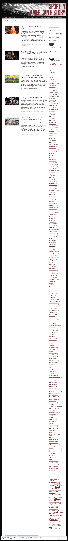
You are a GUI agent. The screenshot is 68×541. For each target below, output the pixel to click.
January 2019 (52, 183)
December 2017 (53, 207)
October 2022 (52, 107)
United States (57, 522)
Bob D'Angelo (52, 312)
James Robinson (53, 354)
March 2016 (52, 246)
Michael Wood (53, 395)
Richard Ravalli (53, 428)
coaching (59, 490)
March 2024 (52, 87)
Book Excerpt (52, 314)
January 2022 (52, 124)
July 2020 (51, 153)
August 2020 (52, 151)
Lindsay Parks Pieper (54, 377)
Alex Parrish (52, 297)
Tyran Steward (53, 462)
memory (54, 506)
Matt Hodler (52, 384)
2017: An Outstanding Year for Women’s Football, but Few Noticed (32, 76)
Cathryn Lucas (53, 323)
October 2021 (52, 129)
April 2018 (51, 199)
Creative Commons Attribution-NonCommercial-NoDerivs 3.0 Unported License (56, 64)
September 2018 (53, 190)
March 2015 (52, 268)
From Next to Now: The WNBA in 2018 (32, 27)
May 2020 (51, 157)
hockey (55, 502)
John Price (51, 358)
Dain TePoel (52, 334)
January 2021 (52, 146)
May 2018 (51, 198)
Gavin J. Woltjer (53, 349)
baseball (57, 484)
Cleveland (52, 490)
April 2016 (51, 244)
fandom (60, 497)
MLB (57, 506)
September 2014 (53, 279)
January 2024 (52, 90)
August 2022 (52, 111)
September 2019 (53, 170)
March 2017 (52, 223)
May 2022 (51, 116)
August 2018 (52, 192)
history (51, 502)
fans (49, 498)
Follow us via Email (54, 31)
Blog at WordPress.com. (10, 535)
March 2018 (52, 201)
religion (55, 516)
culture (57, 495)
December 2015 (53, 251)
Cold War (51, 491)
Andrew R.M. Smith (54, 305)
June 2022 (51, 114)
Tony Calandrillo (53, 461)
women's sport (57, 527)
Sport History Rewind (54, 450)
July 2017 (51, 216)
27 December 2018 (25, 44)
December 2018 (53, 185)
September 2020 (53, 150)
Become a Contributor (46, 17)
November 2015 (53, 253)
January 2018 (52, 205)
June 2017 (51, 218)
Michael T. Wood (53, 396)
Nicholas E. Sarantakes (55, 406)
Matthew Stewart (53, 386)
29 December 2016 (25, 134)
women (58, 524)
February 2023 (52, 103)
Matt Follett (52, 382)
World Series (57, 528)
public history (52, 415)
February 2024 (52, 89)
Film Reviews (26, 17)
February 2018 (52, 203)
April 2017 (51, 222)
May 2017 (51, 220)
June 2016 (51, 240)
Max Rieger (52, 388)
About (11, 17)
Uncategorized (24, 45)
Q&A (50, 417)
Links (54, 17)
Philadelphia (56, 513)
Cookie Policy (29, 538)
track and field (52, 522)
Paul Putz (51, 410)
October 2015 (52, 255)
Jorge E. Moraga (53, 362)
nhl (58, 512)
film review (52, 345)
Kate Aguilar (52, 369)
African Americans (54, 480)
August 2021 (52, 133)
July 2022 (51, 113)
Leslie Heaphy (52, 375)
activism (51, 479)
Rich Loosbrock (53, 425)
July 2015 (51, 260)
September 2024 (53, 83)
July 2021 (51, 135)
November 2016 (53, 231)
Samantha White (53, 443)
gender (54, 500)
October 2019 (52, 168)
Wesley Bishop (53, 466)
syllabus (51, 453)
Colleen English (53, 330)
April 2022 (51, 118)
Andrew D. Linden (53, 301)
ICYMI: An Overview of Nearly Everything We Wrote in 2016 (31, 119)
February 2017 (52, 225)
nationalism (51, 510)
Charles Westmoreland (55, 325)
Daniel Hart (52, 336)
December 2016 (53, 229)
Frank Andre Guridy (54, 347)
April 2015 (51, 266)
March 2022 (52, 120)
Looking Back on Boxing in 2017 (32, 97)
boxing (57, 488)
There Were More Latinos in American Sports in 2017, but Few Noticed (34, 53)
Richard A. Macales (54, 427)
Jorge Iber (38, 68)
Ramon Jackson (53, 419)
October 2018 (52, 188)
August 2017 (52, 214)
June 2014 (51, 284)
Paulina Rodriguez (53, 412)
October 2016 (52, 233)
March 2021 (52, 142)
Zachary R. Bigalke (53, 468)
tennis (58, 521)
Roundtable (52, 437)
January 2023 (52, 105)
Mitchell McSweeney (54, 399)
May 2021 (51, 138)
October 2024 (52, 81)
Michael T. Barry (53, 393)
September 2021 (53, 131)
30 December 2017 (25, 91)
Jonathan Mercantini (54, 360)
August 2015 (52, 259)
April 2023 (51, 100)
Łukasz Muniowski (54, 472)
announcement (53, 306)
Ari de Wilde (52, 308)
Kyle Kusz (51, 373)
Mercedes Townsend (54, 390)
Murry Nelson (52, 403)
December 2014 (53, 273)
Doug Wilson (52, 338)
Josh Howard (52, 366)
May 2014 (51, 286)
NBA (56, 510)
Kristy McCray (53, 371)
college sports (58, 494)
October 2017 (52, 211)
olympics (51, 513)
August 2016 (52, 236)
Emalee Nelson (53, 340)
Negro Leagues (52, 512)
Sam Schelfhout (53, 441)
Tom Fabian (52, 457)
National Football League (53, 509)
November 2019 (53, 166)
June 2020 (51, 155)
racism (51, 516)
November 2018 (53, 187)
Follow (51, 44)
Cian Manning (52, 329)
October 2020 (52, 148)
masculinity (57, 505)
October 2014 (52, 277)
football (57, 499)
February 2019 (52, 181)
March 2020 (52, 159)
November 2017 (53, 209)
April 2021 (51, 140)
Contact (59, 17)
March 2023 (52, 101)
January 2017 (52, 227)
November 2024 (53, 79)
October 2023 (52, 94)
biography (59, 485)
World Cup (51, 528)
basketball (52, 485)
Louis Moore (52, 379)
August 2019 (52, 172)
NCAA (60, 510)
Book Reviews (18, 17)
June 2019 (51, 175)
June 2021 (51, 137)
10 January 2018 (24, 68)
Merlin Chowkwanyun (55, 391)
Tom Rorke (51, 459)
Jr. (49, 367)
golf (58, 500)
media (50, 506)
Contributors (35, 17)
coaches (56, 490)
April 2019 (51, 179)
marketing (51, 380)
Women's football (53, 525)
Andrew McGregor (34, 134)
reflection (51, 421)
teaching (51, 455)
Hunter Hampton (53, 353)
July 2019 (51, 174)
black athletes (52, 487)
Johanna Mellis (53, 356)
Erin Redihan (52, 343)
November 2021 (53, 127)
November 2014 (53, 275)
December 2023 (53, 92)
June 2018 (51, 196)
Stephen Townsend (54, 451)
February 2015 (52, 270)
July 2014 (51, 283)
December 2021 (53, 126)
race (61, 515)
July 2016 (51, 238)
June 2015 (51, 262)
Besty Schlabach (53, 310)
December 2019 (53, 164)
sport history (53, 520)
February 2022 (52, 122)
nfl (57, 512)
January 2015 (52, 272)
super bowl (51, 521)
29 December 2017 (25, 111)
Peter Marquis (52, 414)
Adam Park (52, 293)
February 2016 (52, 248)
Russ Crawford (33, 91)
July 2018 (51, 194)
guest (50, 351)
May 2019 (51, 177)
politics (51, 515)
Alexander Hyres (53, 299)
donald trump (55, 497)
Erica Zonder (52, 342)
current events (38, 44)
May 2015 (51, 264)
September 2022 (53, 109)
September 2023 (53, 96)
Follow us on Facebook (54, 52)
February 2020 (52, 161)
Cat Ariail (32, 44)
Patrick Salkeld (53, 408)
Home (6, 17)
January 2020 (52, 162)
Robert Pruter (52, 432)
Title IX (61, 521)
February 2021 (52, 144)
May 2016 (51, 242)
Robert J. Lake (52, 430)
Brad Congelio (52, 317)
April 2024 (51, 85)
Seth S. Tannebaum (54, 445)
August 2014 (52, 281)
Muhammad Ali (53, 507)
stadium (60, 520)
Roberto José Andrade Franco (36, 111)
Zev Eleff (51, 470)
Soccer (57, 518)
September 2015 (53, 257)
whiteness (53, 524)
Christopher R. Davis (54, 327)
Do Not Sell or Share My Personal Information (27, 535)
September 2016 (53, 235)
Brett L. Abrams (53, 319)
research (51, 423)
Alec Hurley (52, 295)
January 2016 (52, 249)
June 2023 (51, 98)
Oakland (61, 512)
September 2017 (53, 212)
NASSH (51, 404)
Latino (58, 502)
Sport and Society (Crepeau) (53, 447)
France (50, 500)
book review (52, 316)
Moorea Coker (52, 401)
